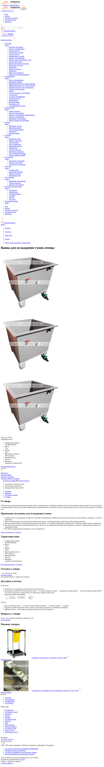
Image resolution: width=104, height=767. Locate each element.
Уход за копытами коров (17, 153)
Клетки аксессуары (15, 62)
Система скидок (10, 20)
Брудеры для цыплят (16, 47)
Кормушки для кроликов (17, 119)
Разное (11, 91)
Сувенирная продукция (17, 106)
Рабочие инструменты (16, 89)
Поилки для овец (15, 174)
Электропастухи (14, 98)
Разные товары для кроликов (19, 120)
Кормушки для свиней (16, 161)
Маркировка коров (15, 146)
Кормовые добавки (15, 82)
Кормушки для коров (16, 152)
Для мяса (12, 196)
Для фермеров (10, 76)
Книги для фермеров (16, 80)
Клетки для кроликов (16, 113)
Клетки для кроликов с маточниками (22, 115)
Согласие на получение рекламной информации (21, 749)
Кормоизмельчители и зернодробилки (22, 84)
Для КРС (8, 135)
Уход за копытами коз (16, 130)
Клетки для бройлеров (16, 49)
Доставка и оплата (11, 18)
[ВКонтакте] (2, 743)
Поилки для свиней (16, 163)
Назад (7, 45)
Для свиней (9, 157)
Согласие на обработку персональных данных (21, 752)
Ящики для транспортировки (19, 74)
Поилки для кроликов (16, 117)
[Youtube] (4, 743)
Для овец (8, 166)
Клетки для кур (14, 51)
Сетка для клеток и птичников (19, 93)
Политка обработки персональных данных (20, 754)
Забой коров (13, 148)
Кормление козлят (15, 128)
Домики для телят (15, 150)
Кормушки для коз (15, 126)
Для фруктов (13, 192)
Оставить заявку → (7, 763)
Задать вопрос (6, 620)
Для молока (13, 190)
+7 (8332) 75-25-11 (7, 11)
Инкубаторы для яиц (16, 52)
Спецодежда (13, 95)
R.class (22, 759)
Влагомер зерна (14, 102)
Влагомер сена (14, 104)
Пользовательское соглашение (15, 750)
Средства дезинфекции (17, 96)
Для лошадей (9, 177)
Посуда (11, 197)
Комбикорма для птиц (16, 56)
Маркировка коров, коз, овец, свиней (22, 85)
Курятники (13, 67)
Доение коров (13, 142)
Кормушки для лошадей (17, 181)
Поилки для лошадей (16, 185)
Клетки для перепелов (16, 58)
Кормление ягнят (15, 175)
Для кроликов (9, 108)
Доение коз (13, 131)
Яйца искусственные (16, 73)
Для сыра (12, 199)
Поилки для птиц (15, 69)
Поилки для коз (14, 133)
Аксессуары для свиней (17, 164)
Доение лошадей (15, 183)
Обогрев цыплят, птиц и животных (21, 87)
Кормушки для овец (16, 172)
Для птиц (8, 43)
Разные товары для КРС (17, 155)
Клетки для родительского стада (20, 60)
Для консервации (15, 194)
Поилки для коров (15, 141)
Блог (6, 14)
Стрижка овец (14, 170)
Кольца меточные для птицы (19, 63)
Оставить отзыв (6, 575)
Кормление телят (15, 139)
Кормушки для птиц (16, 65)
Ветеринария (13, 100)
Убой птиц (12, 71)
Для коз (7, 122)
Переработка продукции (13, 186)
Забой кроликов (14, 111)
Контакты (8, 22)
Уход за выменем (15, 144)
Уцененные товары (11, 201)
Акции (7, 16)
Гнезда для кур (14, 54)
